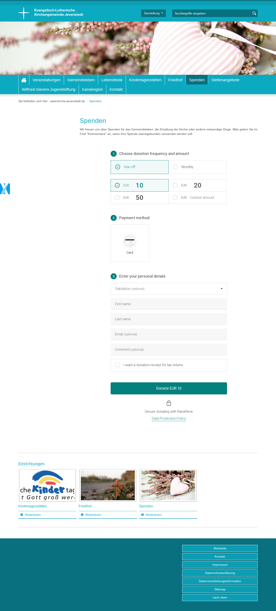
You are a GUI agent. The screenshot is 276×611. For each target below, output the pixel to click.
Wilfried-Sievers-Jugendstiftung (48, 89)
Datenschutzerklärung (220, 573)
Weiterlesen (33, 514)
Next (254, 494)
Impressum (220, 564)
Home (24, 79)
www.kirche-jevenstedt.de (67, 101)
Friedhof (175, 80)
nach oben (220, 597)
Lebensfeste (111, 80)
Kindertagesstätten (145, 80)
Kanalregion (92, 89)
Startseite (219, 548)
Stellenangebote (225, 80)
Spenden (197, 80)
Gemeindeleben (81, 80)
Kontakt (116, 89)
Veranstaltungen (47, 80)
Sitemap (220, 589)
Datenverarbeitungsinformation (220, 581)
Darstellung (152, 13)
